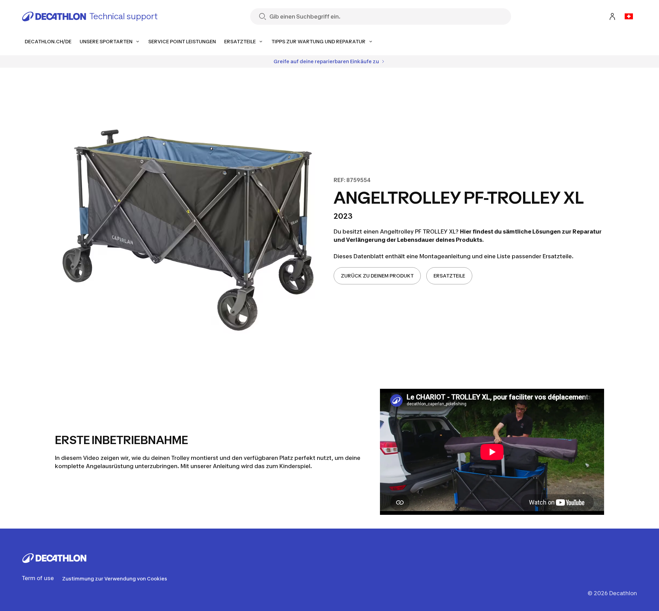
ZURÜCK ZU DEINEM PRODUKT (377, 276)
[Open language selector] (629, 16)
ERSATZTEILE (449, 276)
